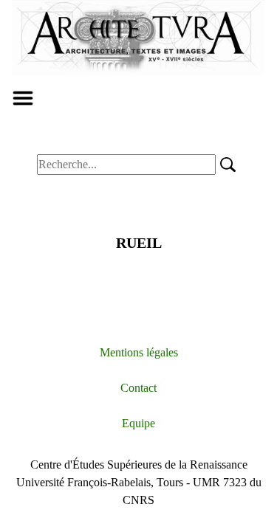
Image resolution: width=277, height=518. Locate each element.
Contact (138, 387)
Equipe (138, 423)
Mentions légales (139, 352)
